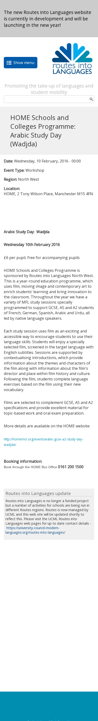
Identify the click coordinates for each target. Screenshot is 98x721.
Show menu (23, 62)
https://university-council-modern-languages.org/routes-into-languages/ (35, 530)
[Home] (72, 80)
